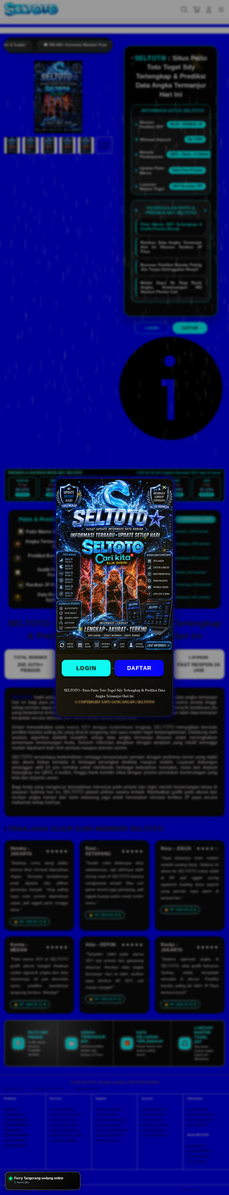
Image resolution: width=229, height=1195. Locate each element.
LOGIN (86, 668)
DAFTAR (139, 668)
